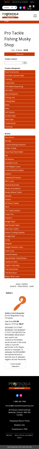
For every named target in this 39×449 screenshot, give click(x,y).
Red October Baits (12, 225)
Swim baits (9, 119)
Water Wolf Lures (12, 276)
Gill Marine (9, 159)
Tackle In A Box (11, 262)
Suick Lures (9, 251)
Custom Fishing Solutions (15, 144)
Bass (32, 2)
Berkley (8, 141)
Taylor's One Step (12, 265)
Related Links (19, 425)
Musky (7, 2)
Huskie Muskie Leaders (14, 170)
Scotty (7, 240)
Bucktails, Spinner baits (14, 75)
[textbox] (13, 63)
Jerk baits (9, 90)
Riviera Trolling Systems (15, 232)
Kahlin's (8, 174)
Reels (7, 105)
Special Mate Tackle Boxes (15, 258)
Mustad (8, 196)
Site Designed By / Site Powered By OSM (19, 447)
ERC (6, 155)
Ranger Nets (10, 221)
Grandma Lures (11, 163)
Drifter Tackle (10, 148)
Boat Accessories (12, 72)
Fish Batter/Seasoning (14, 86)
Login (32, 286)
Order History (23, 286)
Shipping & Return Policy (20, 421)
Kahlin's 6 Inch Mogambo (14, 313)
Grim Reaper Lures (12, 166)
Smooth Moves (11, 254)
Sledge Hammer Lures (14, 247)
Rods (7, 108)
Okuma (8, 199)
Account (13, 286)
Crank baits (9, 83)
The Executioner (11, 269)
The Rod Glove (11, 273)
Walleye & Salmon (20, 2)
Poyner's (8, 218)
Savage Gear (10, 236)
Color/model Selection (16, 365)
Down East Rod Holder (14, 152)
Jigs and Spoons (11, 94)
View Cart (19, 54)
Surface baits (10, 116)
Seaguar (8, 243)
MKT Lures (9, 181)
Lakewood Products (13, 177)
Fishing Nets (10, 101)
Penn (7, 207)
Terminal (8, 127)
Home (18, 284)
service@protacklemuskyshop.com (19, 405)
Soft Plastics (10, 112)
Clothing (8, 79)
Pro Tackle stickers (12, 210)
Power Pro (9, 214)
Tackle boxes (10, 123)
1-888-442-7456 (19, 401)
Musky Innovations (13, 188)
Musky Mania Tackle (13, 192)
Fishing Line (10, 97)
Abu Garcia (9, 137)
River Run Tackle (12, 229)
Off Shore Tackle (12, 203)
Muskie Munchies (12, 185)
